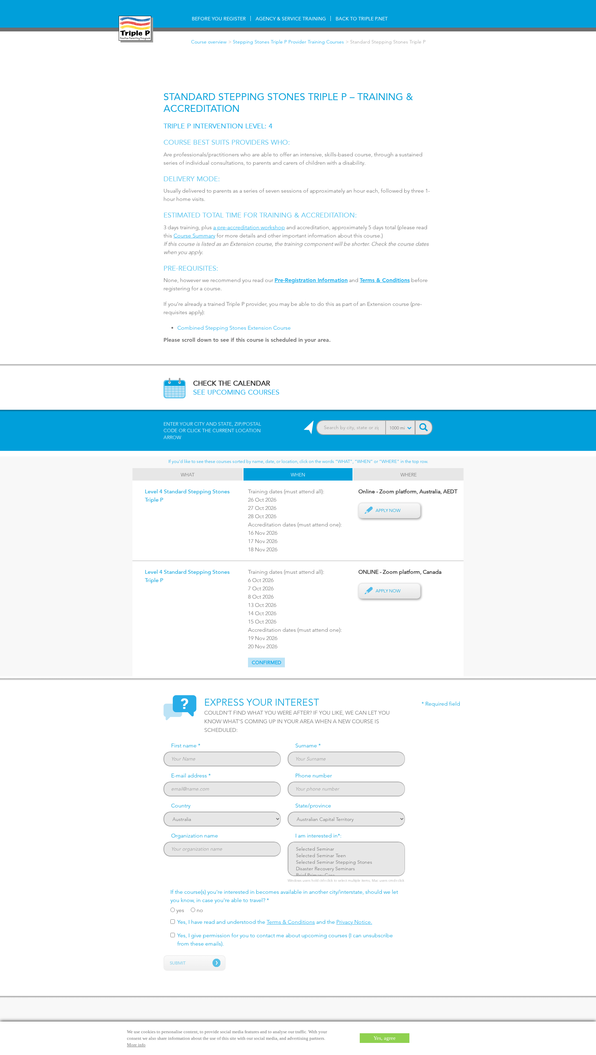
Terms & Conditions (291, 922)
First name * (185, 745)
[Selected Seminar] (346, 849)
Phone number (313, 775)
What (188, 475)
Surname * (308, 745)
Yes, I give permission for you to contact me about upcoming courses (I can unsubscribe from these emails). (285, 939)
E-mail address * (191, 775)
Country (180, 805)
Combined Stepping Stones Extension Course (234, 328)
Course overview (209, 42)
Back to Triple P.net (362, 19)
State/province (313, 805)
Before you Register (219, 19)
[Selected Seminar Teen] (346, 855)
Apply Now (388, 510)
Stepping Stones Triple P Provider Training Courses (288, 42)
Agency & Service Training (291, 19)
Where (408, 475)
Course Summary (194, 235)
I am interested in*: (318, 835)
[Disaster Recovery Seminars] (346, 868)
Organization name (194, 835)
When (298, 475)
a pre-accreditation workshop (249, 227)
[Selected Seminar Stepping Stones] (346, 862)
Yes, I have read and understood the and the (274, 922)
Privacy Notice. (354, 922)
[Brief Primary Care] (346, 875)
